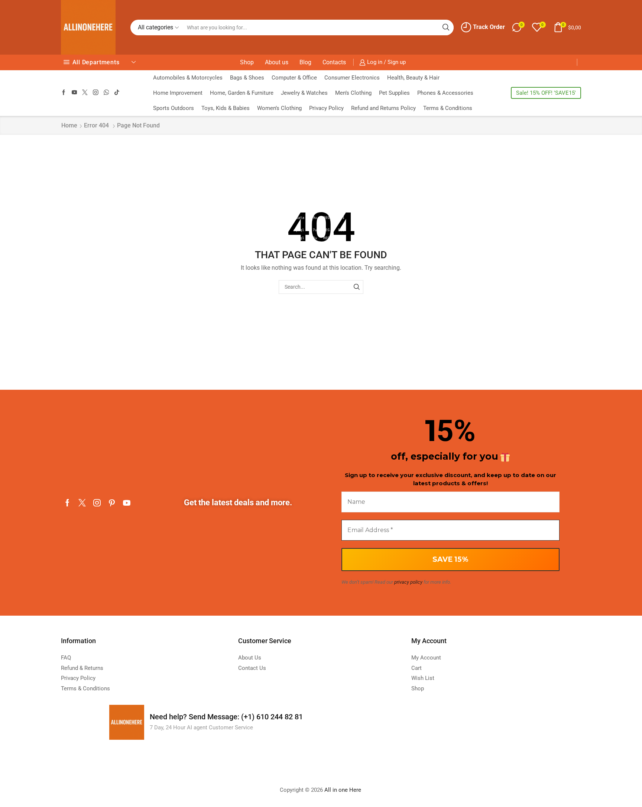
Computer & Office (294, 77)
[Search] (356, 287)
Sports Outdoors (173, 108)
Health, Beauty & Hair (413, 77)
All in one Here (343, 790)
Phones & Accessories (445, 93)
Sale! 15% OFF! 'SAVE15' (546, 93)
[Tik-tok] (117, 93)
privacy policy (408, 582)
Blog (305, 62)
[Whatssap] (106, 93)
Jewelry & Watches (304, 93)
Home (69, 125)
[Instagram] (95, 93)
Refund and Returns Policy (383, 108)
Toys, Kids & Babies (225, 108)
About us (276, 62)
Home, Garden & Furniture (241, 93)
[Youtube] (74, 93)
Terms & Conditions (447, 108)
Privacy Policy (326, 108)
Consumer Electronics (352, 77)
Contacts (334, 62)
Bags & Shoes (247, 77)
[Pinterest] (112, 502)
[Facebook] (64, 93)
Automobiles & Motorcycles (188, 77)
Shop (247, 62)
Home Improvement (177, 93)
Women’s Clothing (279, 108)
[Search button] (446, 27)
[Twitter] (85, 93)
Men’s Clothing (353, 93)
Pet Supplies (394, 93)
